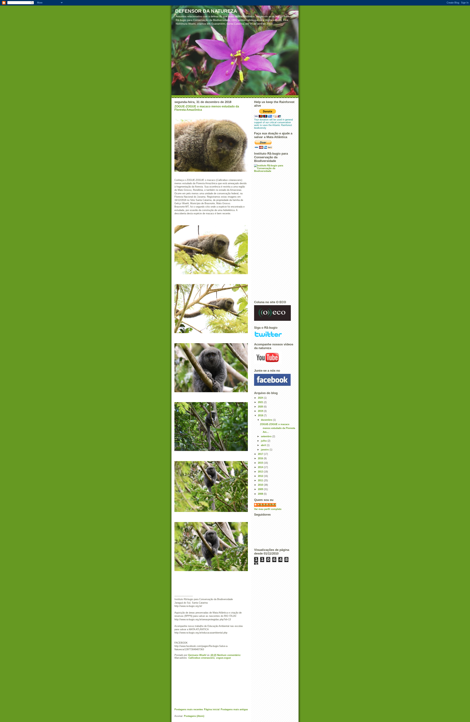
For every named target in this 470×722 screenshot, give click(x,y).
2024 (261, 397)
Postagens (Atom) (194, 716)
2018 (261, 415)
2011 (261, 480)
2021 (261, 402)
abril (264, 445)
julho (264, 440)
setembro (266, 436)
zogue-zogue (223, 657)
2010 (261, 484)
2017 (261, 454)
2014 (261, 467)
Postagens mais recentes (188, 709)
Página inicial (212, 709)
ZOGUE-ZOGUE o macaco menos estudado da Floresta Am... (277, 428)
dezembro (267, 419)
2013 (261, 471)
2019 (261, 411)
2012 (261, 476)
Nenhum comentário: (229, 655)
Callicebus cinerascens (201, 657)
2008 (261, 493)
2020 (261, 406)
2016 (261, 458)
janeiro (265, 449)
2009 (261, 489)
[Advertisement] (201, 682)
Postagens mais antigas (234, 709)
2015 (261, 462)
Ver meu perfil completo (267, 509)
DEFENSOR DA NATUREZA (206, 11)
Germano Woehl (267, 504)
